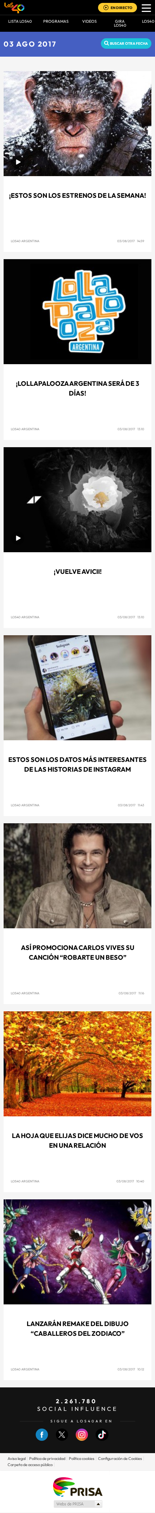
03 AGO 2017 (30, 43)
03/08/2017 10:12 (131, 1369)
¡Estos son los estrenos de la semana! (77, 195)
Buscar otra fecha (129, 43)
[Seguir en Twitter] (62, 1439)
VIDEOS (89, 21)
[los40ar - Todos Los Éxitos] (14, 7)
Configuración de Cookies (120, 1458)
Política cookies (81, 1458)
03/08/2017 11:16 (131, 993)
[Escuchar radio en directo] (105, 8)
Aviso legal (17, 1458)
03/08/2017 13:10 (131, 429)
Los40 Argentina (25, 241)
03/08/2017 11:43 (131, 805)
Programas (55, 21)
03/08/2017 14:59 (130, 241)
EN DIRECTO (121, 7)
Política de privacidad (47, 1458)
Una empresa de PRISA (77, 1486)
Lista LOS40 (20, 21)
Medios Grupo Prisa (77, 1504)
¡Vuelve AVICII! (78, 571)
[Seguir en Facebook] (41, 1439)
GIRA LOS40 (120, 23)
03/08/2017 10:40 (130, 1181)
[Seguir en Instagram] (81, 1439)
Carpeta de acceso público (30, 1464)
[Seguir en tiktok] (102, 1439)
